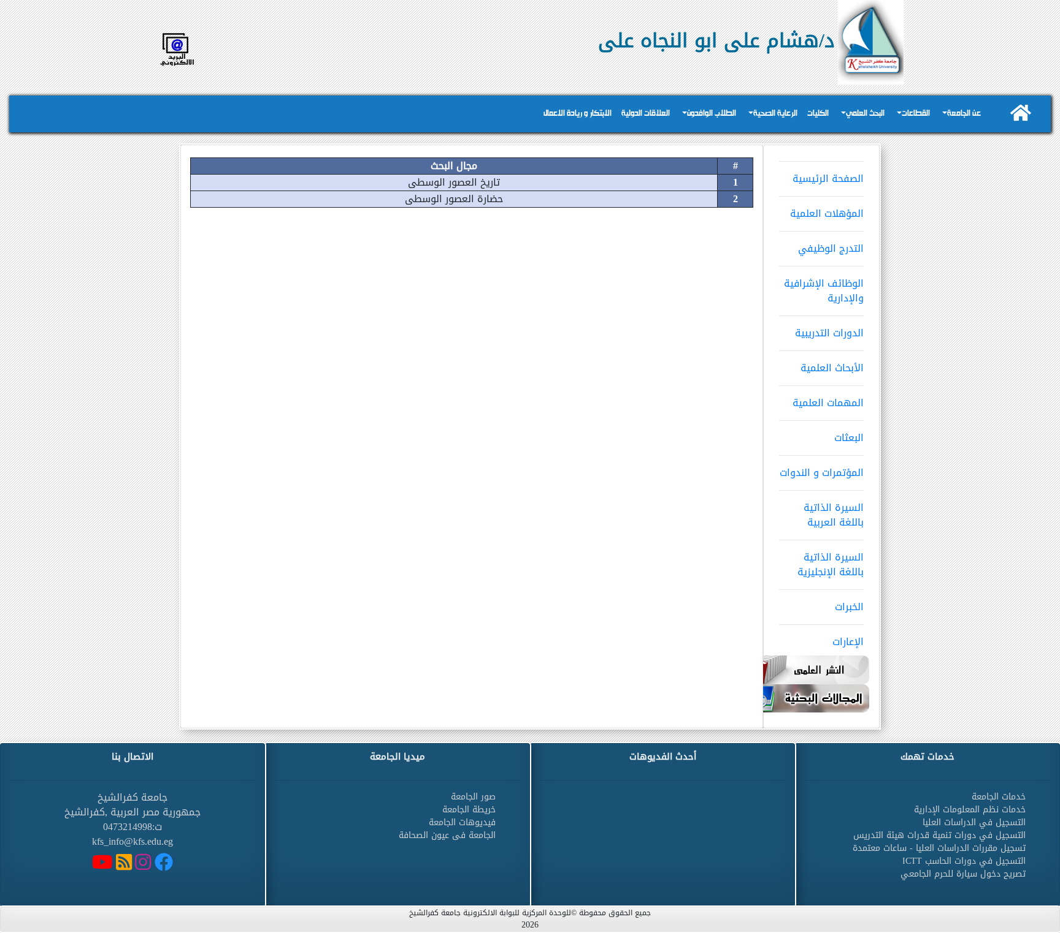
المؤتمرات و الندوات (822, 472)
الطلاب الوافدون (711, 113)
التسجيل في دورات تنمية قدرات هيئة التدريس (939, 835)
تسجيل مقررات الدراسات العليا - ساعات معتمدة (939, 848)
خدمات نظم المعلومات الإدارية (970, 809)
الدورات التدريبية (829, 332)
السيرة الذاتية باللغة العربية (834, 515)
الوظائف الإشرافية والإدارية (824, 291)
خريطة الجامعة (469, 809)
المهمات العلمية (828, 402)
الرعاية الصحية (775, 113)
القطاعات (916, 113)
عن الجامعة (964, 113)
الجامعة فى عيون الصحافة (447, 835)
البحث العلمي (865, 113)
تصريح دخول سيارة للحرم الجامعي (963, 874)
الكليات (818, 113)
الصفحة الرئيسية (828, 178)
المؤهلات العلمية (827, 213)
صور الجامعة (473, 796)
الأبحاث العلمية (832, 367)
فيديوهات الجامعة (462, 822)
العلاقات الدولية (645, 113)
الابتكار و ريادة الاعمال (577, 113)
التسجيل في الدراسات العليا (974, 822)
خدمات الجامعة (999, 796)
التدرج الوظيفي (831, 248)
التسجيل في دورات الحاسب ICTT (964, 861)
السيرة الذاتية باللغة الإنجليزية (830, 564)
